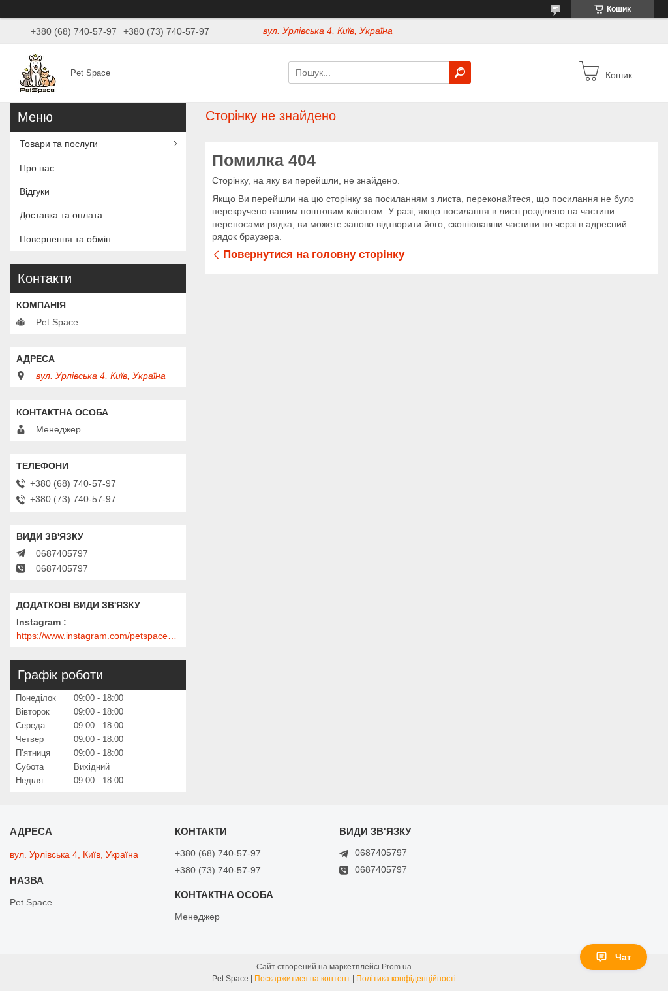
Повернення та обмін (65, 239)
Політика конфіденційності (406, 978)
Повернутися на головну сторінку (313, 254)
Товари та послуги (59, 143)
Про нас (37, 168)
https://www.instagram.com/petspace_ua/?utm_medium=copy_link (97, 635)
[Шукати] (460, 72)
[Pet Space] (36, 72)
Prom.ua (397, 966)
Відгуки (35, 191)
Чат (623, 957)
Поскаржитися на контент (302, 978)
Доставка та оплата (61, 215)
